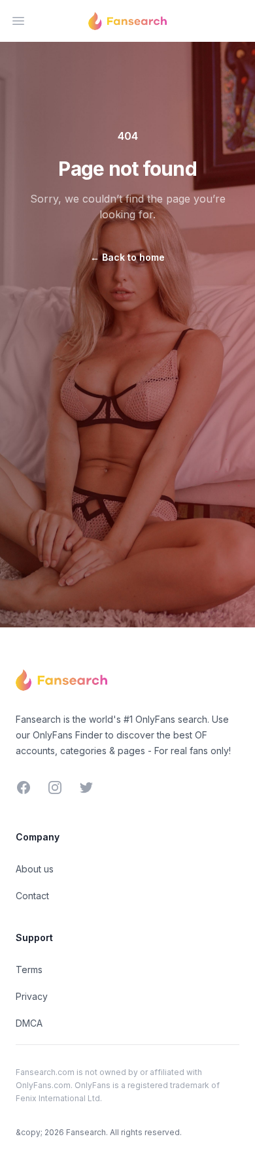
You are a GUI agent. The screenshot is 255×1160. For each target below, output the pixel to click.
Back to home (127, 257)
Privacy (32, 996)
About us (35, 868)
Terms (29, 969)
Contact (32, 895)
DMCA (29, 1023)
